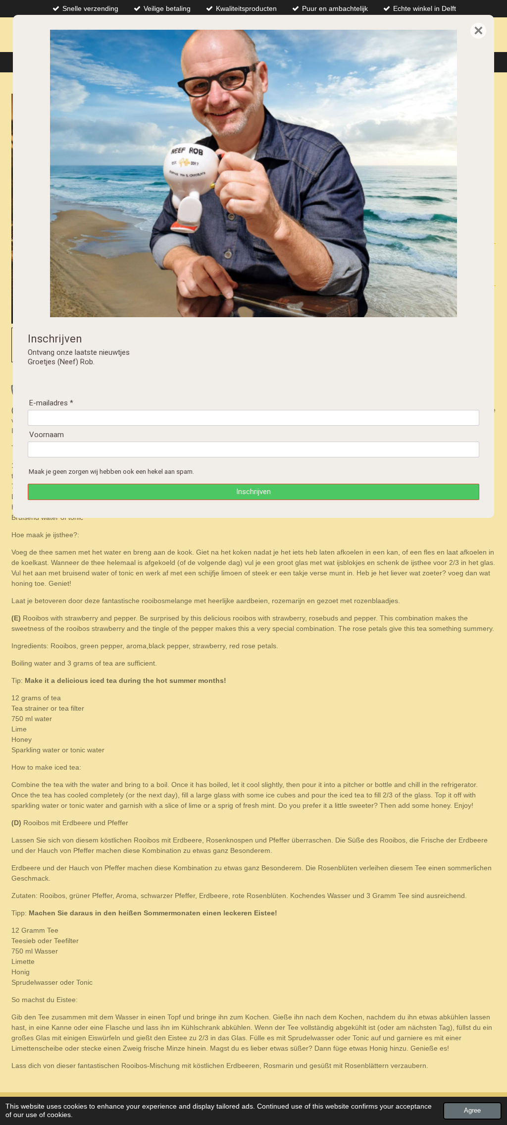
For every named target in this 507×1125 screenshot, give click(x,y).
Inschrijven (253, 491)
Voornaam (46, 434)
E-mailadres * (51, 402)
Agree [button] (472, 1110)
